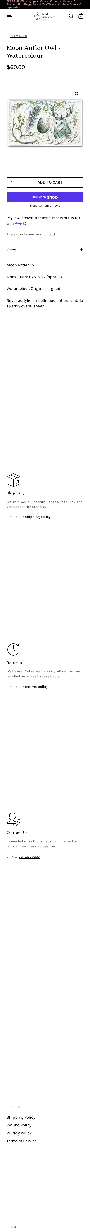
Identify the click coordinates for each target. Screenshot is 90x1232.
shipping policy (37, 517)
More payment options (45, 205)
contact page (29, 856)
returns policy (36, 687)
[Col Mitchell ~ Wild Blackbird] (45, 16)
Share (11, 249)
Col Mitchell (18, 36)
